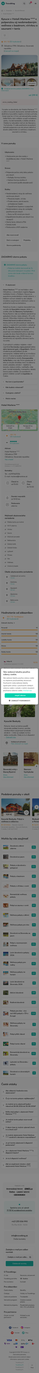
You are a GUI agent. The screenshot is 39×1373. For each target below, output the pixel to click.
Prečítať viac (27, 690)
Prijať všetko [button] (20, 695)
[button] (19, 700)
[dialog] (19, 686)
